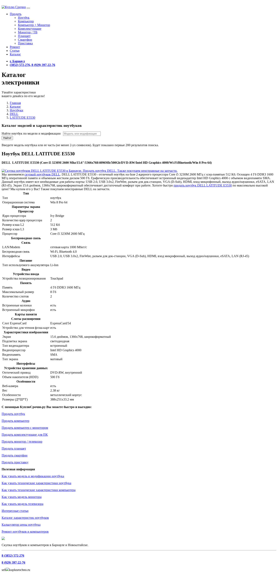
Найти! (7, 137)
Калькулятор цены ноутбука (21, 524)
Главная (15, 103)
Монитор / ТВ (27, 32)
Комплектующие (29, 28)
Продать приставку (15, 462)
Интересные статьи (15, 510)
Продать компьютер (15, 420)
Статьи (15, 50)
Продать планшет (14, 448)
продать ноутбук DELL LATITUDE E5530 (203, 185)
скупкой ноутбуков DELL (42, 174)
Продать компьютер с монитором (25, 427)
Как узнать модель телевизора (22, 504)
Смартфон (25, 39)
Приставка (25, 43)
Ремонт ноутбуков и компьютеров (25, 531)
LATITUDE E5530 (22, 117)
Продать (15, 14)
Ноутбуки (16, 110)
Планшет (24, 36)
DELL (14, 114)
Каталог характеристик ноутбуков (25, 517)
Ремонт (15, 47)
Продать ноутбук (13, 414)
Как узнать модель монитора (22, 497)
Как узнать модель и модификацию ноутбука (33, 476)
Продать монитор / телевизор (22, 441)
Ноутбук (24, 17)
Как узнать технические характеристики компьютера (39, 490)
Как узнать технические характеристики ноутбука (36, 483)
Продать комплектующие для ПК (25, 434)
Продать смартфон (14, 455)
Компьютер (26, 21)
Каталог (15, 54)
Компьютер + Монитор (34, 25)
